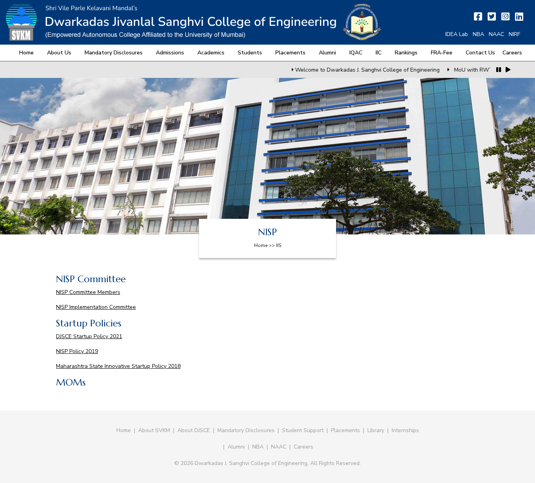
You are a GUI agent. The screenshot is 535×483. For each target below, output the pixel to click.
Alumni (327, 52)
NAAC (496, 34)
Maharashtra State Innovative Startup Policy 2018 (118, 366)
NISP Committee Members (88, 292)
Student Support (303, 430)
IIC (378, 52)
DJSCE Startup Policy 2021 (89, 336)
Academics (210, 52)
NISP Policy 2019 (77, 351)
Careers (512, 52)
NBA (478, 34)
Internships (405, 430)
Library (375, 430)
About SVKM (155, 430)
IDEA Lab (456, 34)
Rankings (406, 52)
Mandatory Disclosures (114, 52)
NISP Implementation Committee (96, 307)
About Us (59, 52)
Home (26, 52)
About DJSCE (193, 430)
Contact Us (480, 52)
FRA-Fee (441, 52)
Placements (290, 52)
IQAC (355, 52)
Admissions (170, 52)
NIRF (514, 34)
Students (250, 52)
